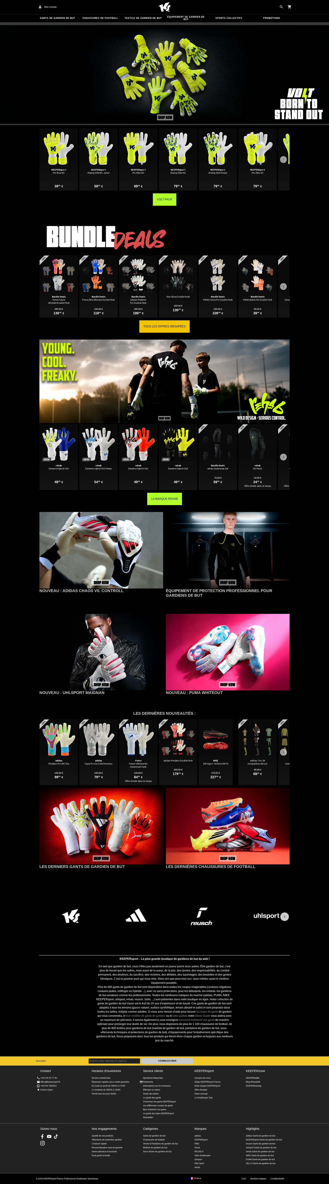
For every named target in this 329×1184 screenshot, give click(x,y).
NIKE (196, 1143)
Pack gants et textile (101, 1155)
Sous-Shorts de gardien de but (157, 1151)
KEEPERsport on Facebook (42, 1136)
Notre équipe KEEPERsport (207, 1086)
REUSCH (198, 1151)
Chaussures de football (100, 18)
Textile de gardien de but (143, 18)
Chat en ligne (46, 1090)
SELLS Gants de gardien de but (260, 1163)
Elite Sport (199, 1163)
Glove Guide (202, 1015)
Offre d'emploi (200, 1090)
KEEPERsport (204, 1071)
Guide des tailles (151, 1094)
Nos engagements (104, 1128)
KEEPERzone (255, 1071)
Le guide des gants (152, 1097)
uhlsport (198, 1159)
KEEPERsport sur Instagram (42, 1143)
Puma (197, 1147)
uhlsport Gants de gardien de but (261, 1147)
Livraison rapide (99, 1143)
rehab (197, 1167)
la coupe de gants (207, 1011)
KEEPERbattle (252, 1078)
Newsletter (41, 1061)
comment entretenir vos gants (197, 1019)
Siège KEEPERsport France (207, 1082)
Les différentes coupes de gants (158, 1105)
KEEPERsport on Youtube (49, 1136)
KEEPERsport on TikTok (56, 1136)
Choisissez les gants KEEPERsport (159, 1101)
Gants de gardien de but (57, 18)
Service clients (153, 1071)
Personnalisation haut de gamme (107, 1147)
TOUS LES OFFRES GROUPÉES (164, 326)
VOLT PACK (164, 199)
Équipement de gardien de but (186, 18)
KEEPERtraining (253, 1086)
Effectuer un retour (151, 1090)
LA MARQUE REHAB (164, 498)
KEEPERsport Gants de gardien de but (264, 1140)
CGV (244, 1178)
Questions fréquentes (153, 1078)
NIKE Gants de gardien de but (260, 1155)
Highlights (252, 1128)
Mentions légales (258, 1178)
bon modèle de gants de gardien (145, 1015)
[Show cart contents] (289, 6)
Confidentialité (277, 1178)
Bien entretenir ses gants (154, 1109)
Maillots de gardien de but (155, 1147)
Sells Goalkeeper (202, 1155)
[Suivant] (284, 916)
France (197, 1178)
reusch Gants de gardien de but (260, 1143)
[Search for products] (281, 6)
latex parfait (180, 1015)
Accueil (164, 7)
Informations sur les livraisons (157, 1086)
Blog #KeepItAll (253, 1082)
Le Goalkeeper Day (203, 1097)
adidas (197, 1136)
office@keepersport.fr (50, 1082)
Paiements (148, 1082)
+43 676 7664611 (48, 1086)
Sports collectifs (228, 18)
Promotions (271, 18)
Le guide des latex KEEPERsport (158, 1113)
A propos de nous (202, 1078)
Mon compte (50, 7)
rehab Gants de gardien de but (260, 1151)
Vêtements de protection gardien (107, 1140)
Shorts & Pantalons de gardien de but (160, 1143)
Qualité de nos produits (102, 1136)
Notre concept (201, 1094)
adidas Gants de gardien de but (260, 1136)
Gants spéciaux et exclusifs (104, 1151)
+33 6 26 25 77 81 (48, 1078)
